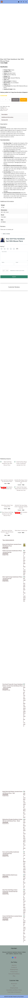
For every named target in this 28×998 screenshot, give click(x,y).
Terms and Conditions (14, 973)
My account (14, 983)
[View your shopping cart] (18, 2)
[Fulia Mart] (2, 2)
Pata (5, 107)
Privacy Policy (14, 971)
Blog (14, 976)
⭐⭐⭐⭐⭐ (3, 95)
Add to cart (15, 99)
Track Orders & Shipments (14, 992)
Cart (14, 985)
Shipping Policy (14, 969)
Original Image (5, 109)
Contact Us (14, 967)
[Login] (21, 1)
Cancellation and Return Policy (14, 990)
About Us (14, 965)
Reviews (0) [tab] (5, 120)
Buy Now (23, 99)
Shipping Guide (14, 988)
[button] (23, 2)
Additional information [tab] (7, 117)
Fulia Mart (5, 110)
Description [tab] (5, 114)
